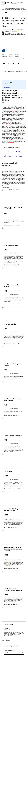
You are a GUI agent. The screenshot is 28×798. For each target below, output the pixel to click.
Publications (11, 71)
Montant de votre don (9, 650)
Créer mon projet (21, 3)
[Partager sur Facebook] (9, 63)
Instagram (9, 156)
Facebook (9, 151)
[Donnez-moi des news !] (4, 63)
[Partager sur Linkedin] (18, 63)
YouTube (20, 156)
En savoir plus (7, 87)
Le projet (4, 71)
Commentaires (19, 71)
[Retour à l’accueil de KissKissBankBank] (5, 3)
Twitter (19, 151)
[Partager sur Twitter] (14, 63)
